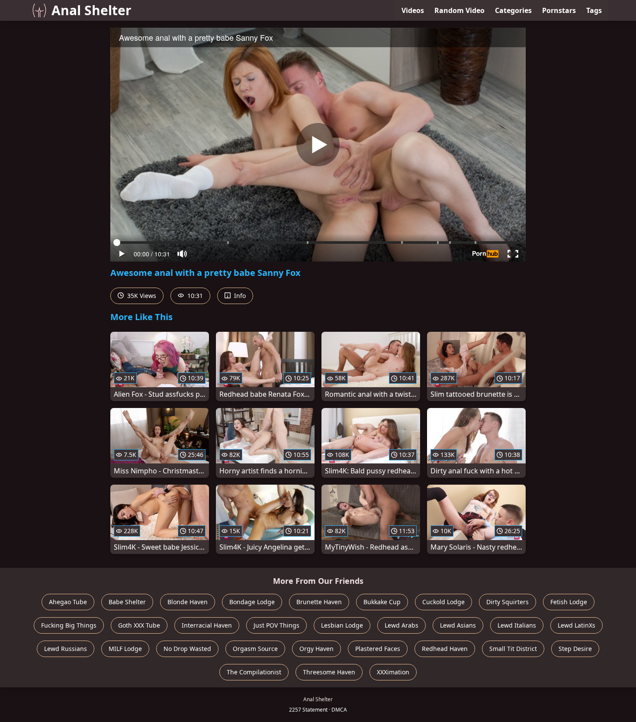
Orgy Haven (316, 648)
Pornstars (559, 10)
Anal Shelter (91, 10)
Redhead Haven (445, 648)
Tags (594, 10)
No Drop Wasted (187, 648)
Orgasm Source (255, 648)
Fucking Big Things (68, 625)
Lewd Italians (517, 625)
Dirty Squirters (507, 602)
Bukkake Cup (382, 602)
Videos (413, 10)
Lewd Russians (65, 648)
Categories (513, 10)
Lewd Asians (458, 625)
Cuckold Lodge (443, 602)
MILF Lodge (125, 648)
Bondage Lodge (252, 602)
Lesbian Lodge (342, 625)
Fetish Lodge (568, 602)
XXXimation (393, 672)
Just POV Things (276, 625)
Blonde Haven (187, 602)
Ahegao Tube (68, 602)
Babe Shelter (127, 602)
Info (239, 295)
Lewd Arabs (401, 625)
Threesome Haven (329, 672)
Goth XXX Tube (139, 625)
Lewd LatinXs (576, 625)
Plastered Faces (377, 648)
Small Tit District (513, 648)
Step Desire (575, 648)
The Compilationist (254, 672)
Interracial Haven (207, 625)
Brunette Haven (319, 602)
